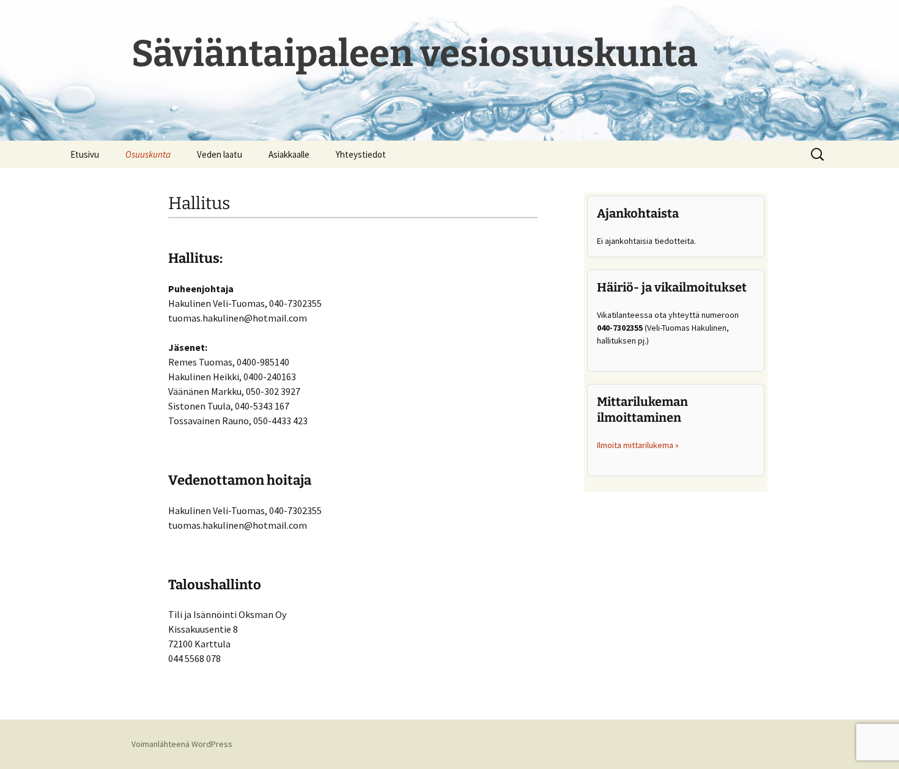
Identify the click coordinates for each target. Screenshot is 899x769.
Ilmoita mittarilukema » (638, 445)
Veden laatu (219, 154)
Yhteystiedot (361, 154)
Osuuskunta (148, 154)
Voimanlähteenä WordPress (181, 743)
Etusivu (84, 154)
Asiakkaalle (288, 154)
